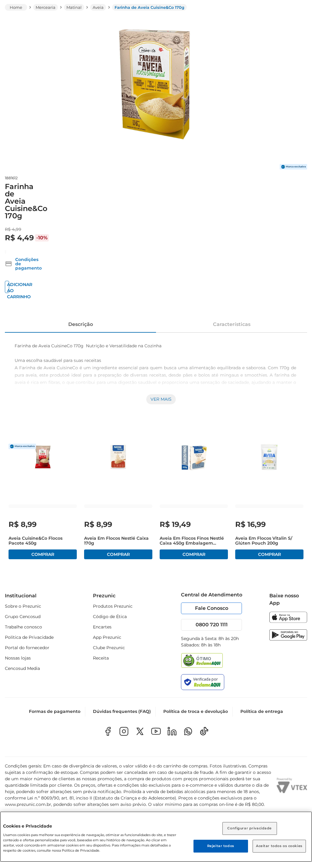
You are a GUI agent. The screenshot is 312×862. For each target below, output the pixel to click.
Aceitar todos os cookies (279, 846)
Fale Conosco (211, 608)
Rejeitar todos (220, 846)
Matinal (74, 7)
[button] (23, 263)
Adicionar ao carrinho (8, 287)
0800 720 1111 (212, 625)
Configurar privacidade (249, 828)
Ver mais (161, 399)
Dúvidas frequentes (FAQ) (122, 711)
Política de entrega (261, 711)
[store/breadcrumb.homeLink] (16, 7)
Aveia (98, 7)
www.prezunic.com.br (28, 804)
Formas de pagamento (54, 711)
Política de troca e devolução (195, 711)
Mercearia (45, 7)
